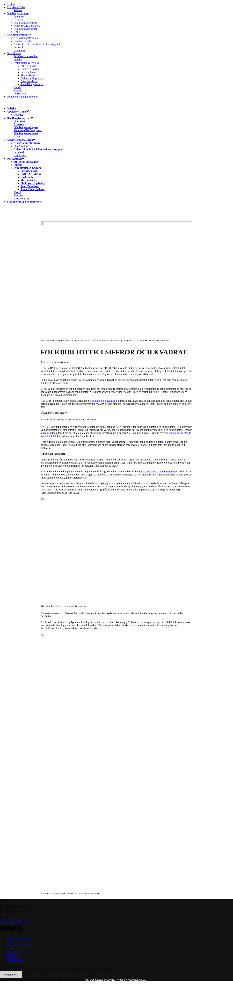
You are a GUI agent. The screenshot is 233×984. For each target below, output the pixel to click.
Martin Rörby (27, 75)
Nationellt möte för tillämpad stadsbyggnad (37, 44)
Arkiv (17, 31)
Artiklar (11, 4)
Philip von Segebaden (32, 78)
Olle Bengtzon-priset (18, 13)
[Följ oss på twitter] (19, 930)
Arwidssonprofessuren (19, 34)
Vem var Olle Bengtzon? (27, 25)
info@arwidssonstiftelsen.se (15, 921)
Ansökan (18, 19)
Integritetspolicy (15, 960)
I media (18, 59)
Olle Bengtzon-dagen (25, 22)
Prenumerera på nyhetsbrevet (22, 96)
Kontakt (18, 90)
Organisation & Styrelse (26, 62)
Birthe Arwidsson (29, 69)
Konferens (19, 50)
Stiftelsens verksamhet (26, 56)
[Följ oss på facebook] (2, 930)
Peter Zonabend (29, 81)
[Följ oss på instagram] (13, 930)
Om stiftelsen (14, 53)
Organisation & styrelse (19, 938)
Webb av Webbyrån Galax (131, 979)
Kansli (17, 87)
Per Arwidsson (28, 65)
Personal (18, 47)
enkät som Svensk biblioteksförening (158, 471)
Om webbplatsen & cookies (100, 979)
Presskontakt (20, 93)
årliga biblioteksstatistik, (105, 400)
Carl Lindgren (28, 72)
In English (12, 957)
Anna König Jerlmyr (31, 84)
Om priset (19, 16)
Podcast (18, 10)
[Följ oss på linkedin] (8, 930)
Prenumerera (11, 974)
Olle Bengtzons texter (25, 28)
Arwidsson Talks (16, 7)
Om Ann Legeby (23, 41)
